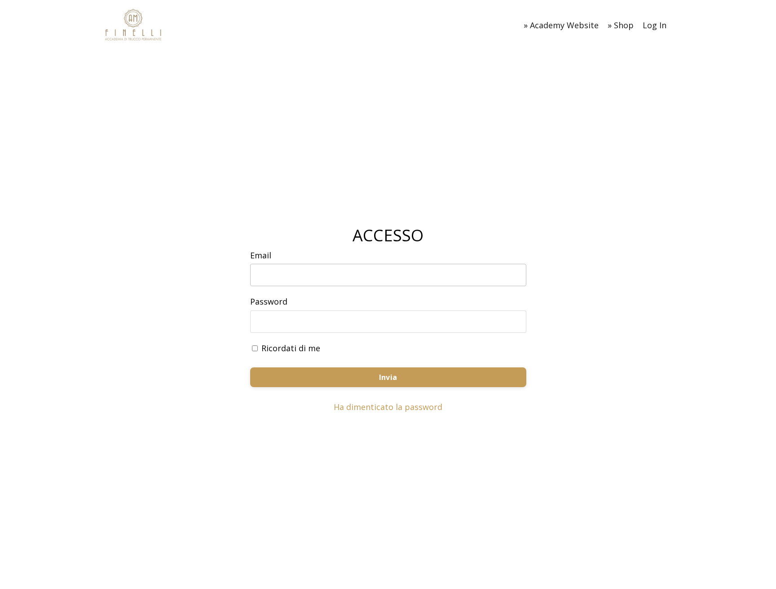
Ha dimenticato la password (388, 406)
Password (268, 301)
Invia (388, 377)
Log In (654, 25)
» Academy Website (561, 25)
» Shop (621, 25)
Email (260, 255)
